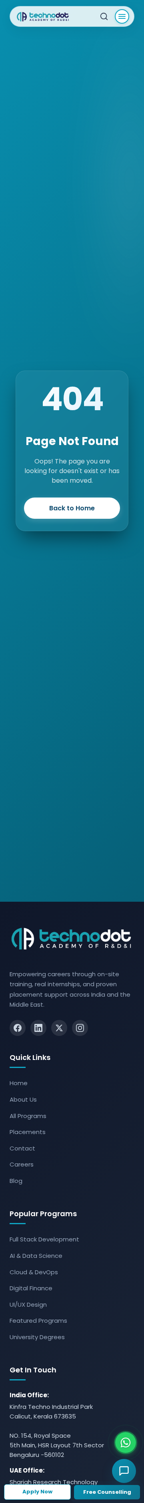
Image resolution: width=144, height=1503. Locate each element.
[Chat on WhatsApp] (125, 1442)
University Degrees (37, 1337)
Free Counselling (107, 1492)
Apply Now (37, 1491)
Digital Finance (31, 1288)
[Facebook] (18, 1028)
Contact (22, 1148)
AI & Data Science (36, 1255)
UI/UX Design (28, 1304)
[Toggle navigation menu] (122, 16)
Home (19, 1083)
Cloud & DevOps (34, 1272)
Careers (22, 1164)
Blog (16, 1181)
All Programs (28, 1116)
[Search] (104, 16)
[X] (59, 1028)
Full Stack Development (44, 1239)
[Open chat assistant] (124, 1471)
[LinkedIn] (38, 1028)
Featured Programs (38, 1320)
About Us (23, 1099)
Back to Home (72, 508)
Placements (28, 1132)
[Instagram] (80, 1028)
